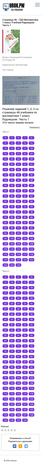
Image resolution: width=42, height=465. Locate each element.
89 (5, 228)
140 (12, 420)
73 (31, 207)
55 (12, 191)
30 (12, 164)
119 (5, 260)
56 (18, 191)
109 (5, 249)
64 (5, 201)
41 (18, 175)
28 (31, 159)
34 (5, 170)
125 (12, 265)
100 (12, 238)
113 (31, 249)
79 (5, 217)
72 (25, 207)
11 (18, 143)
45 (12, 180)
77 (25, 212)
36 (18, 170)
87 (25, 223)
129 (5, 410)
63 (31, 196)
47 (25, 180)
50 (12, 185)
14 (5, 148)
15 (12, 148)
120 (12, 260)
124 (5, 265)
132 (25, 410)
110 (12, 249)
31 (18, 164)
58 (31, 191)
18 (31, 148)
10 (12, 143)
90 (12, 228)
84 (5, 223)
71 (18, 207)
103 (31, 238)
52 (25, 185)
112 (25, 249)
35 (12, 170)
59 (5, 196)
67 (25, 201)
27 (25, 159)
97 (25, 233)
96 (18, 233)
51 (18, 185)
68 (31, 201)
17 (25, 148)
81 (18, 217)
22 (25, 154)
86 (18, 223)
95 (12, 233)
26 (18, 159)
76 (18, 212)
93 (31, 228)
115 (12, 254)
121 (18, 260)
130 (12, 410)
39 (5, 175)
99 (5, 238)
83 (31, 217)
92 (25, 228)
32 (25, 164)
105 (12, 244)
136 (18, 415)
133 (31, 410)
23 (31, 154)
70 (12, 207)
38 (31, 170)
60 (12, 196)
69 (5, 207)
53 (31, 185)
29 (5, 164)
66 (18, 201)
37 (25, 170)
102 (25, 238)
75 (12, 212)
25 (12, 159)
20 (12, 154)
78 (31, 212)
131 (18, 410)
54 (5, 191)
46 (18, 180)
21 (18, 154)
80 (12, 217)
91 (18, 228)
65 (12, 201)
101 (18, 238)
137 (25, 415)
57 (25, 191)
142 (25, 420)
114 (5, 254)
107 (25, 244)
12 (25, 143)
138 (31, 415)
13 (31, 143)
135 (12, 415)
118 (31, 254)
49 (5, 185)
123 (31, 260)
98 (31, 233)
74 (5, 212)
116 (18, 254)
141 (18, 420)
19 (5, 154)
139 (5, 420)
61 (18, 196)
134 (5, 415)
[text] (15, 430)
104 (5, 244)
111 (18, 249)
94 (5, 233)
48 (31, 180)
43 (31, 175)
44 (5, 180)
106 (18, 244)
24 (5, 159)
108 (31, 244)
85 (12, 223)
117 (25, 254)
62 (25, 196)
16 (18, 148)
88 (31, 223)
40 (12, 175)
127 (25, 404)
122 (25, 260)
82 (25, 217)
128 (31, 404)
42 (25, 175)
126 (18, 265)
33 (31, 164)
